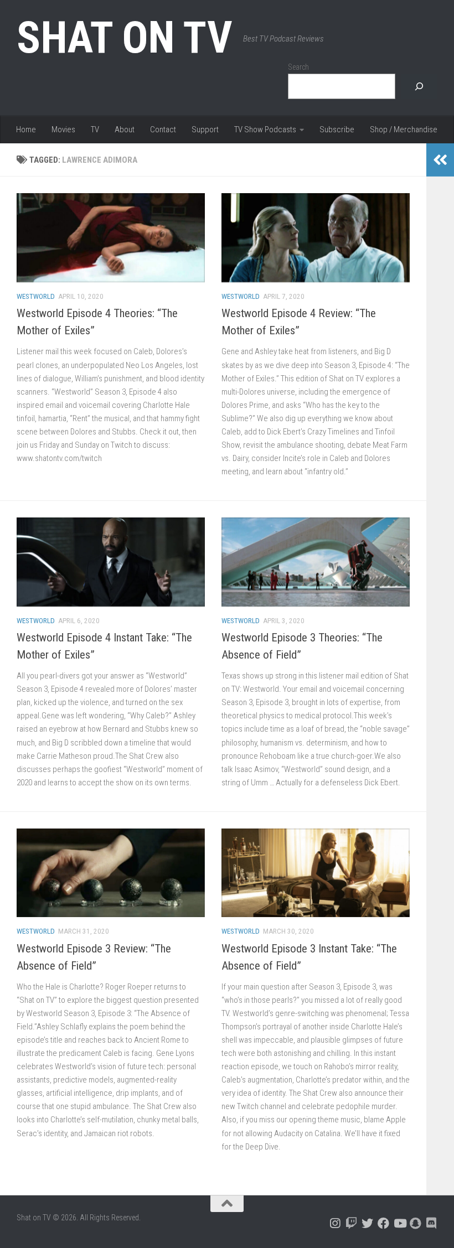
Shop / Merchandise (403, 129)
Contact (163, 129)
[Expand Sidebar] (440, 160)
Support (205, 129)
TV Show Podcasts (265, 129)
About (125, 129)
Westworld (36, 296)
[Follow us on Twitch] (351, 1223)
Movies (63, 129)
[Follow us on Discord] (431, 1223)
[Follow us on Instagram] (335, 1223)
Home (26, 129)
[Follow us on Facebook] (383, 1223)
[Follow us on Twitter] (367, 1223)
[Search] (419, 87)
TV (95, 129)
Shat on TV (124, 37)
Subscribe (336, 129)
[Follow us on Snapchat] (415, 1223)
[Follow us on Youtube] (399, 1223)
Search (298, 67)
